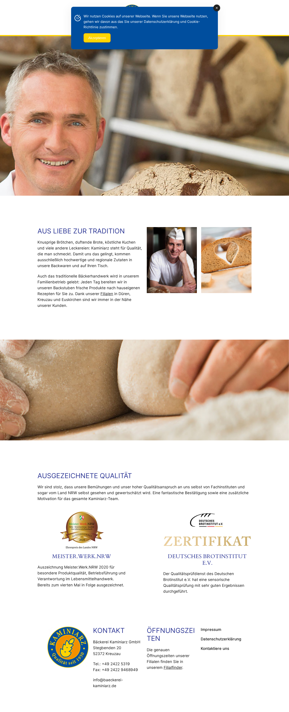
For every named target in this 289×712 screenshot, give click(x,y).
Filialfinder (173, 667)
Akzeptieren (97, 38)
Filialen (106, 293)
